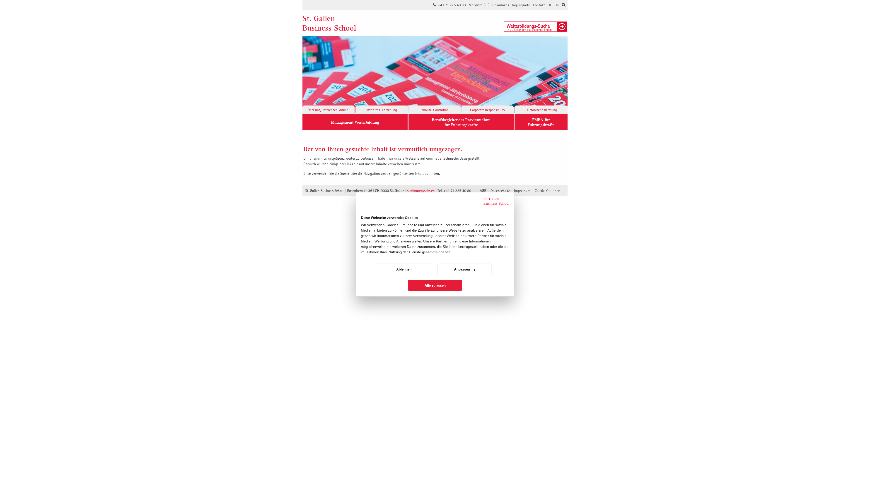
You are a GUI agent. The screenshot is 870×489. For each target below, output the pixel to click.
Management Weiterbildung (355, 122)
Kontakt (539, 5)
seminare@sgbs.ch (421, 190)
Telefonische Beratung (541, 110)
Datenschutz (500, 190)
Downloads (500, 5)
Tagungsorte (521, 5)
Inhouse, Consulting (434, 110)
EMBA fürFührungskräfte (541, 122)
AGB (483, 190)
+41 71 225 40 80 (452, 5)
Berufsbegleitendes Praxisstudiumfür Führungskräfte (461, 122)
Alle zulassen (435, 285)
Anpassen (462, 269)
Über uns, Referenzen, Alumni (328, 110)
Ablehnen (403, 269)
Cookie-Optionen (547, 190)
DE (550, 5)
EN (556, 5)
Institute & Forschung (381, 110)
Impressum (522, 190)
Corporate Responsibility (487, 110)
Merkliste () (479, 5)
